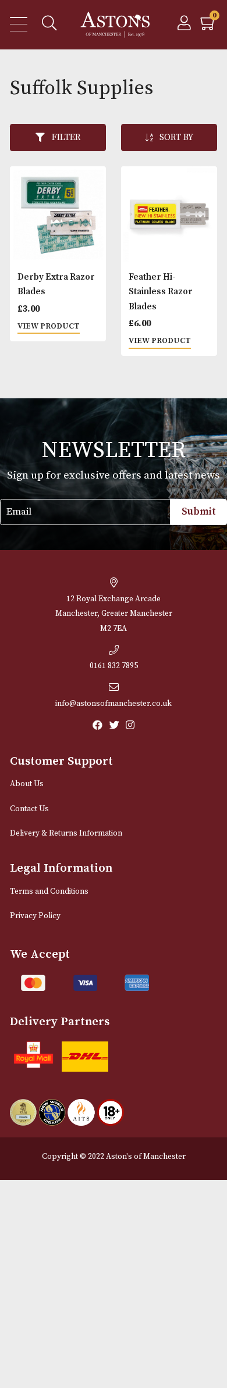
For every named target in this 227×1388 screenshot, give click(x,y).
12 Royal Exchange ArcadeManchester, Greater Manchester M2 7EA (113, 614)
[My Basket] (208, 26)
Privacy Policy (35, 916)
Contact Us (29, 809)
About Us (27, 784)
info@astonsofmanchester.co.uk (113, 704)
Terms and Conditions (49, 892)
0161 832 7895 (114, 666)
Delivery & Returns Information (66, 833)
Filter (66, 137)
